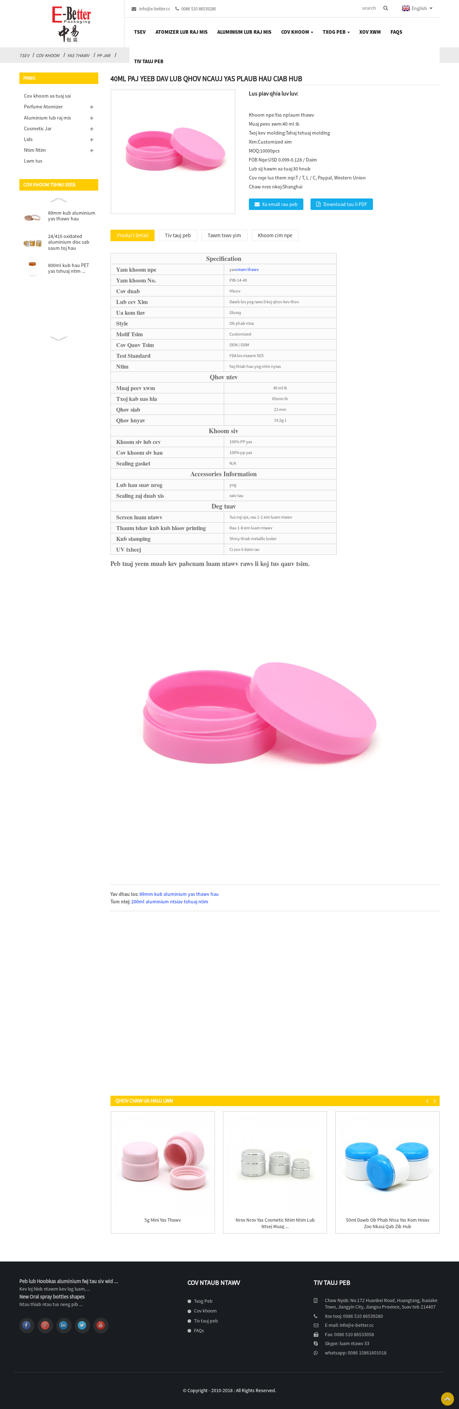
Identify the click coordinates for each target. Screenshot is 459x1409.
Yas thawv (78, 55)
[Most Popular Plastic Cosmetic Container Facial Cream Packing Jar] (275, 1163)
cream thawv (247, 269)
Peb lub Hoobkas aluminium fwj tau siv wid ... (68, 1281)
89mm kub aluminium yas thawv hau (71, 216)
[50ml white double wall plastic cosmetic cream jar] (387, 1163)
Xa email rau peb (280, 204)
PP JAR (103, 55)
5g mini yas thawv (163, 1220)
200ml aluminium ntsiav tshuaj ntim (169, 901)
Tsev (24, 55)
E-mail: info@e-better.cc (349, 1325)
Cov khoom (47, 55)
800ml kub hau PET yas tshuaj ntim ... (68, 268)
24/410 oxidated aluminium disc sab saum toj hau (68, 242)
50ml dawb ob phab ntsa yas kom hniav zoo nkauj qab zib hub (387, 1223)
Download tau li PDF (345, 204)
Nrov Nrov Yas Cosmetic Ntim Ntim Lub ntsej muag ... (275, 1223)
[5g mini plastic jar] (163, 1163)
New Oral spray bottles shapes (52, 1296)
